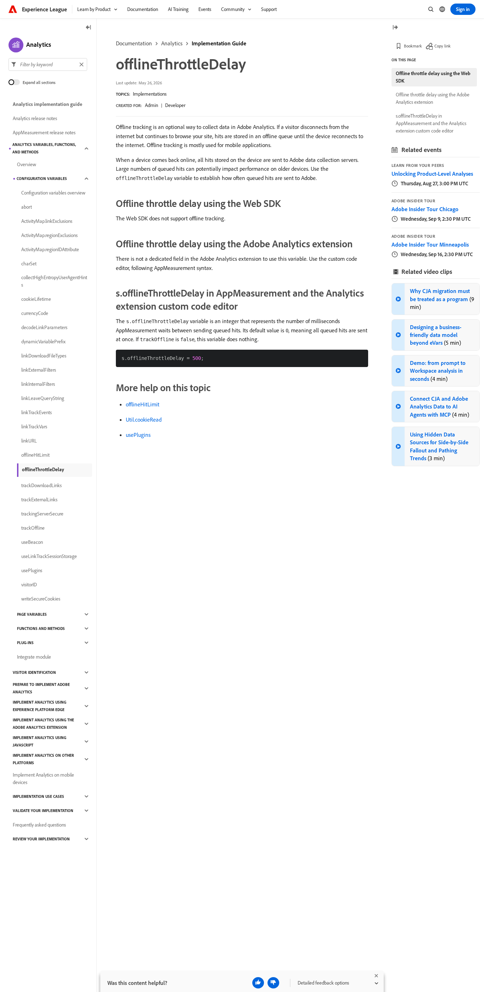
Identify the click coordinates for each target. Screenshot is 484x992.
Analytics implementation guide (47, 104)
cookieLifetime (36, 299)
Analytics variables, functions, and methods (44, 148)
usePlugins (138, 434)
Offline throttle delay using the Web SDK (433, 77)
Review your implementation (41, 838)
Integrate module (34, 657)
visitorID (29, 584)
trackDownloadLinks (41, 485)
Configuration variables (42, 178)
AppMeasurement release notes (44, 132)
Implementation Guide (219, 43)
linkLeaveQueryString (42, 398)
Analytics (171, 43)
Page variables (32, 614)
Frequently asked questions (39, 825)
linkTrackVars (34, 426)
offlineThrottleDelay (43, 469)
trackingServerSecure (42, 514)
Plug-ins (25, 642)
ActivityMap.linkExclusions (46, 221)
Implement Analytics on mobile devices (43, 778)
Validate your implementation (43, 810)
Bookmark (413, 46)
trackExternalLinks (39, 499)
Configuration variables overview (53, 193)
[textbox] (48, 64)
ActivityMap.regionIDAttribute (50, 249)
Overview (26, 164)
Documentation (134, 43)
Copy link (442, 46)
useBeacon (32, 542)
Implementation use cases (38, 796)
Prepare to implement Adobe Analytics (41, 688)
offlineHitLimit (142, 404)
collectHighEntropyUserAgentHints (54, 281)
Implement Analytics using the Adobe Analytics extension (43, 723)
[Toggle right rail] (395, 28)
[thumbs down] (273, 982)
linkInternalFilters (38, 384)
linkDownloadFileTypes (43, 356)
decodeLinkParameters (44, 327)
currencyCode (34, 313)
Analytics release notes (35, 118)
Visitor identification (34, 672)
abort (26, 207)
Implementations (150, 94)
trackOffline (33, 528)
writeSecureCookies (40, 599)
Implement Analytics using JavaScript (39, 741)
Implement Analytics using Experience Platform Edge (39, 706)
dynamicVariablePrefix (43, 341)
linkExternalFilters (38, 370)
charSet (28, 263)
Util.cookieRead (144, 419)
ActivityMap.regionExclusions (49, 235)
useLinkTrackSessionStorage (49, 556)
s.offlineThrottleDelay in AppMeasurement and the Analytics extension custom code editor (431, 123)
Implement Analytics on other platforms (43, 759)
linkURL (29, 441)
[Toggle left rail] (88, 28)
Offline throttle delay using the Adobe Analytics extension (432, 98)
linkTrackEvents (36, 412)
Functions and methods (41, 628)
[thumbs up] (258, 982)
